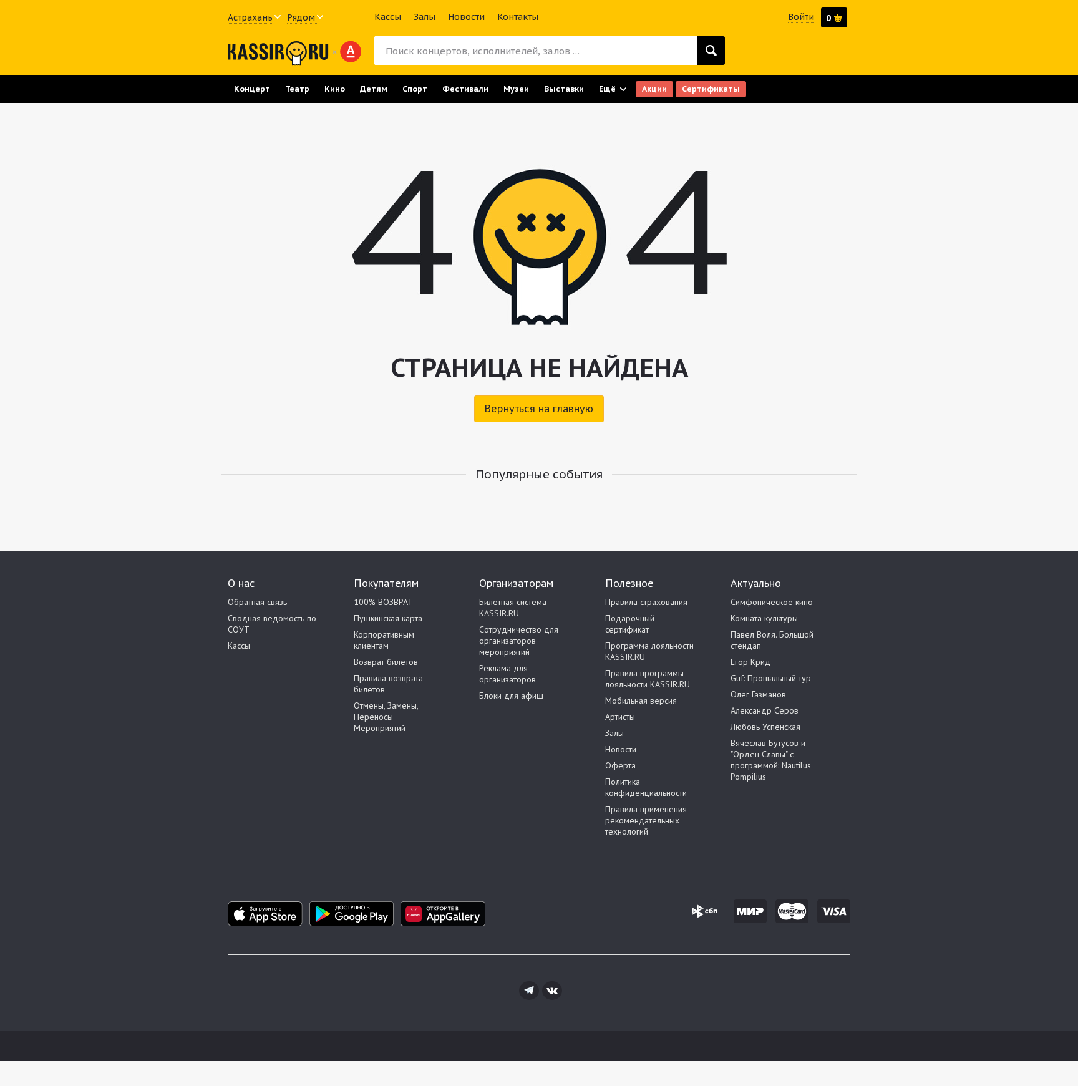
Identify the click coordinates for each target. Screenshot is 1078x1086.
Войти (801, 16)
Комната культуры (764, 618)
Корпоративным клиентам (384, 640)
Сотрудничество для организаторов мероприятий (518, 640)
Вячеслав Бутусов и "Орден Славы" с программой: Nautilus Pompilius (771, 759)
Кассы (387, 16)
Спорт (414, 89)
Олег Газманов (758, 694)
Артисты (620, 716)
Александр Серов (765, 710)
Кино (334, 89)
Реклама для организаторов (507, 673)
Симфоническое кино (772, 602)
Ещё (607, 89)
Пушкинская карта (388, 618)
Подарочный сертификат (629, 624)
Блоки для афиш (511, 695)
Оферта (620, 765)
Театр (297, 89)
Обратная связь (257, 602)
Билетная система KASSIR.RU (512, 607)
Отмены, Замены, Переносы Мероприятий (386, 717)
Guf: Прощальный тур (771, 678)
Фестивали (465, 89)
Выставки (564, 89)
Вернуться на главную (539, 408)
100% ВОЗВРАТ (383, 602)
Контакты (517, 16)
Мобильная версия (641, 700)
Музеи (516, 89)
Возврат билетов (386, 661)
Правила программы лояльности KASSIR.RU (647, 678)
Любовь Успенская (765, 726)
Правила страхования (646, 602)
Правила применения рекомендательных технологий (646, 820)
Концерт (252, 89)
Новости (466, 16)
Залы (424, 16)
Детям (373, 89)
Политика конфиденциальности (646, 787)
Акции (654, 89)
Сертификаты (711, 89)
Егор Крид (750, 661)
